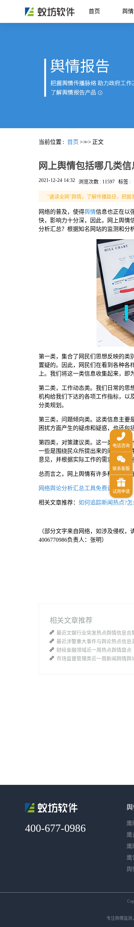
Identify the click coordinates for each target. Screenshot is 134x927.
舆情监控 (50, 12)
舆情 (90, 212)
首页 (94, 11)
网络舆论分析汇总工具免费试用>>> (83, 488)
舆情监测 (123, 918)
